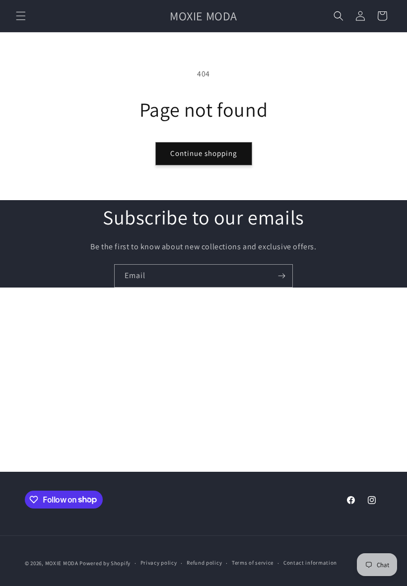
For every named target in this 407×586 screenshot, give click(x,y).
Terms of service (252, 562)
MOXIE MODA (61, 563)
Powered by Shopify (105, 563)
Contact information (310, 562)
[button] (21, 16)
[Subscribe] (281, 276)
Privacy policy (158, 562)
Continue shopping (203, 153)
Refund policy (204, 562)
